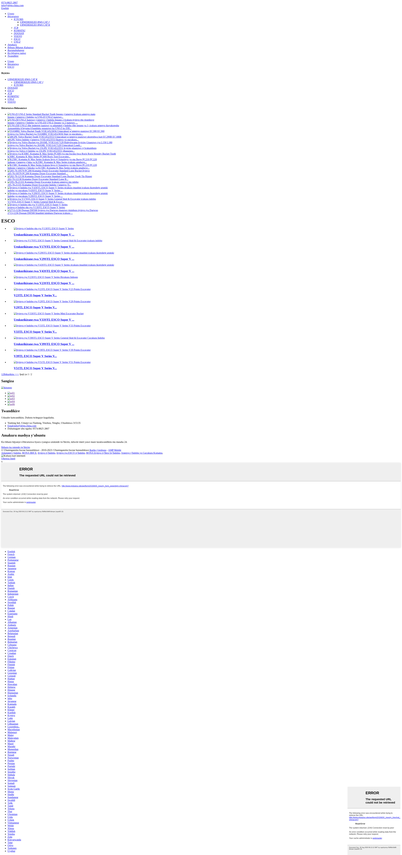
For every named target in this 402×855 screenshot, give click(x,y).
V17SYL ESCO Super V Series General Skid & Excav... (36, 201)
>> (17, 374)
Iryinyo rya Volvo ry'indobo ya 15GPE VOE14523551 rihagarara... (41, 151)
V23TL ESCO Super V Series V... (35, 295)
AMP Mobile (114, 450)
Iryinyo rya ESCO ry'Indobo (71, 453)
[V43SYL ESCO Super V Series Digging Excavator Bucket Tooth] (64, 265)
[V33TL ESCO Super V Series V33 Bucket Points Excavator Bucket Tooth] (52, 325)
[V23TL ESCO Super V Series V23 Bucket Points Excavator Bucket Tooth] (52, 289)
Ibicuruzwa (13, 64)
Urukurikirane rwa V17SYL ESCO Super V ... (44, 246)
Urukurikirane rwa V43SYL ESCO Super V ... (44, 271)
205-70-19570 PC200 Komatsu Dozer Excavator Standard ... (38, 173)
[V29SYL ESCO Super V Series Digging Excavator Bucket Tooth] (64, 252)
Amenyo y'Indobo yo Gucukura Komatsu (141, 453)
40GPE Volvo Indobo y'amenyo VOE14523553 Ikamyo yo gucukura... (43, 139)
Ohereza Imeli (8, 458)
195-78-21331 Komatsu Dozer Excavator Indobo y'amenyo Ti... (39, 184)
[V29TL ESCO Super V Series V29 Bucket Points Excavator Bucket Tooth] (52, 301)
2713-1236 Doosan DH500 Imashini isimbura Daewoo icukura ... (40, 213)
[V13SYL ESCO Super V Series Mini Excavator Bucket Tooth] (44, 228)
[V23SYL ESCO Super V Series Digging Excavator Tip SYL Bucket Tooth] (46, 277)
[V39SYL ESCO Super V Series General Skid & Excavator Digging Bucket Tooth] (59, 338)
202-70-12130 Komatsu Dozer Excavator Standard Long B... (38, 179)
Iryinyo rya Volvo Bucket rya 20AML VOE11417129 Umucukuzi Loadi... (45, 145)
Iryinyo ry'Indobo (46, 453)
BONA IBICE (29, 453)
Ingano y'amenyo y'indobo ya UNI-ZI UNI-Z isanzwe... (35, 117)
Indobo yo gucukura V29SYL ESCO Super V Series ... (35, 196)
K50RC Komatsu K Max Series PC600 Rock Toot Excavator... (39, 156)
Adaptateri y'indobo (11, 453)
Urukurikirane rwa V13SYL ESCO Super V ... (44, 234)
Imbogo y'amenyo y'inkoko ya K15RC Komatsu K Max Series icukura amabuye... (49, 168)
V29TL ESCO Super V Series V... (35, 307)
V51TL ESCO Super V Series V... (35, 368)
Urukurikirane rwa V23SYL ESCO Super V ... (44, 283)
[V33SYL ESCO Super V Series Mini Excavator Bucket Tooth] (49, 313)
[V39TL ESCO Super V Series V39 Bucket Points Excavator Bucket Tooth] (52, 350)
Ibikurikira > (10, 374)
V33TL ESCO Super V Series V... (35, 331)
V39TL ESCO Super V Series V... (35, 356)
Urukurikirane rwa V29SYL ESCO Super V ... (44, 259)
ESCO (11, 67)
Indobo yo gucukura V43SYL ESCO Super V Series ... (35, 190)
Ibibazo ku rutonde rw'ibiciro (15, 447)
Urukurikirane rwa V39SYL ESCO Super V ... (44, 344)
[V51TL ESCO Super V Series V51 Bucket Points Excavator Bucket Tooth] (52, 362)
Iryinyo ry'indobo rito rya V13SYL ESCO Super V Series (36, 207)
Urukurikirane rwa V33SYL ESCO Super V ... (44, 319)
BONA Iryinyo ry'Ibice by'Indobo (103, 453)
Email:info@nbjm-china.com (22, 425)
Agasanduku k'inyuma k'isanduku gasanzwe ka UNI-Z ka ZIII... (39, 128)
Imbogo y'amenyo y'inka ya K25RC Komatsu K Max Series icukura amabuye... (47, 162)
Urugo (11, 61)
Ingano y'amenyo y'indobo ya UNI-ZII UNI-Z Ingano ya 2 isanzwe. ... (43, 122)
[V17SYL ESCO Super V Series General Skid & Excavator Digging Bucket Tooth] (58, 240)
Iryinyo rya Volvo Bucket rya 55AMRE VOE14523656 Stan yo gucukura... (45, 134)
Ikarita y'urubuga (98, 450)
